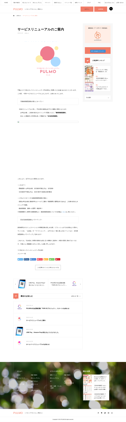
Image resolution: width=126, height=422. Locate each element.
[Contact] (112, 413)
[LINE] (101, 413)
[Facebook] (98, 413)
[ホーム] (13, 15)
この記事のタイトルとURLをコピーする (48, 267)
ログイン (87, 9)
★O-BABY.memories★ (69, 382)
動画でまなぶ (57, 2)
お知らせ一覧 (74, 296)
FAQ (99, 2)
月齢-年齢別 (16, 2)
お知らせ (27, 33)
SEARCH (111, 8)
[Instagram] (108, 413)
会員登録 (100, 9)
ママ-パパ (47, 2)
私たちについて (27, 2)
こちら (63, 212)
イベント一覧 (68, 2)
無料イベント (78, 2)
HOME (6, 2)
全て (51, 381)
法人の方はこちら (109, 2)
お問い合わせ (120, 2)
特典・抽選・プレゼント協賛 (56, 387)
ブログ (89, 2)
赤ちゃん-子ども (37, 2)
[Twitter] (105, 413)
